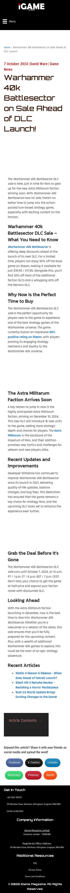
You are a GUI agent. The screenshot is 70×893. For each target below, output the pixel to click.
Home (7, 47)
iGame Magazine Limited (37, 830)
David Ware (39, 63)
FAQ (35, 863)
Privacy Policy (35, 870)
